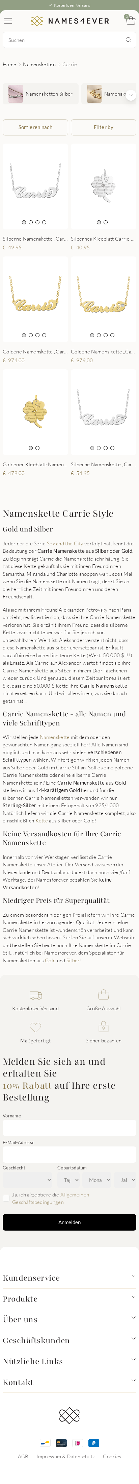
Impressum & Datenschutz (65, 1456)
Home (9, 64)
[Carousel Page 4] (44, 222)
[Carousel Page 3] (37, 222)
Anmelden (69, 1222)
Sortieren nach (35, 127)
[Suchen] (128, 40)
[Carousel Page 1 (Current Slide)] (24, 222)
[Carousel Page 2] (31, 222)
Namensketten (39, 64)
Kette (41, 820)
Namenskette (55, 737)
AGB (23, 1456)
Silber (73, 960)
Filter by (103, 127)
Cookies (112, 1456)
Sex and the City (65, 543)
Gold (50, 960)
